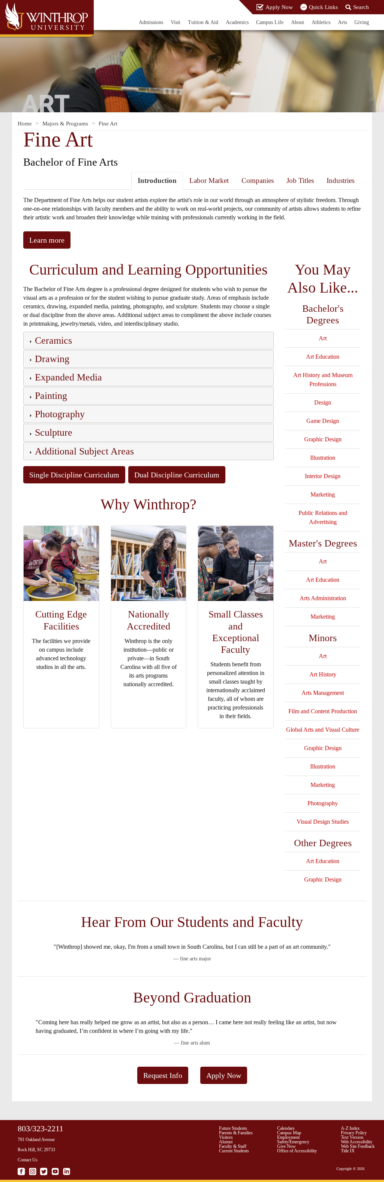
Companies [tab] (258, 180)
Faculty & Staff (232, 1146)
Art (323, 338)
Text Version (352, 1137)
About (297, 22)
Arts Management (323, 693)
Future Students (233, 1128)
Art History (322, 674)
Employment (288, 1137)
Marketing (322, 494)
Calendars (286, 1128)
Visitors (226, 1137)
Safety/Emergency (293, 1141)
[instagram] (32, 1171)
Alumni (225, 1141)
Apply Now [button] (223, 1075)
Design (322, 402)
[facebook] (21, 1171)
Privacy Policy (354, 1132)
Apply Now (279, 7)
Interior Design (322, 476)
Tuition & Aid (203, 22)
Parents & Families (236, 1132)
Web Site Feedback (358, 1146)
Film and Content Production (322, 711)
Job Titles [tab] (300, 180)
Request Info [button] (162, 1075)
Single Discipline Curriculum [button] (74, 475)
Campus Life (270, 22)
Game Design (322, 421)
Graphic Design (323, 439)
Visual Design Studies (323, 821)
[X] (44, 1171)
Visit (175, 22)
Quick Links (323, 7)
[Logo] (47, 19)
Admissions (151, 22)
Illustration (322, 457)
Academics (237, 22)
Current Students (234, 1150)
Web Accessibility (356, 1141)
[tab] (148, 340)
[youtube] (55, 1171)
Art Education (322, 356)
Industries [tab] (340, 180)
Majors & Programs (65, 124)
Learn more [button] (46, 240)
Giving (361, 22)
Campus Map (289, 1132)
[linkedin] (66, 1171)
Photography (323, 803)
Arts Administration (323, 598)
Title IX (348, 1150)
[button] (52, 342)
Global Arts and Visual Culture (322, 729)
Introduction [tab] (157, 180)
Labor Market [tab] (209, 180)
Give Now (286, 1146)
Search (361, 7)
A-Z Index (350, 1128)
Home (25, 124)
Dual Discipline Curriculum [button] (176, 475)
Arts (342, 22)
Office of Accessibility (297, 1150)
